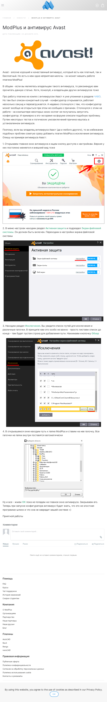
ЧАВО (97, 96)
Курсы (5, 587)
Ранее (25, 544)
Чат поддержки (10, 591)
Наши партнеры (10, 621)
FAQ (4, 584)
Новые (5, 544)
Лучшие (15, 544)
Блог (5, 628)
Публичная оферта (11, 661)
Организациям (9, 613)
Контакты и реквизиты (13, 676)
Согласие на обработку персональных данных (23, 669)
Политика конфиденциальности (17, 665)
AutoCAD (6, 639)
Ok (54, 694)
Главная (7, 18)
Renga (5, 646)
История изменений (11, 595)
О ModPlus (7, 610)
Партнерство (8, 617)
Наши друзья (8, 624)
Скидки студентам (11, 598)
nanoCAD (7, 650)
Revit (5, 643)
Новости (21, 18)
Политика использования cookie (17, 672)
